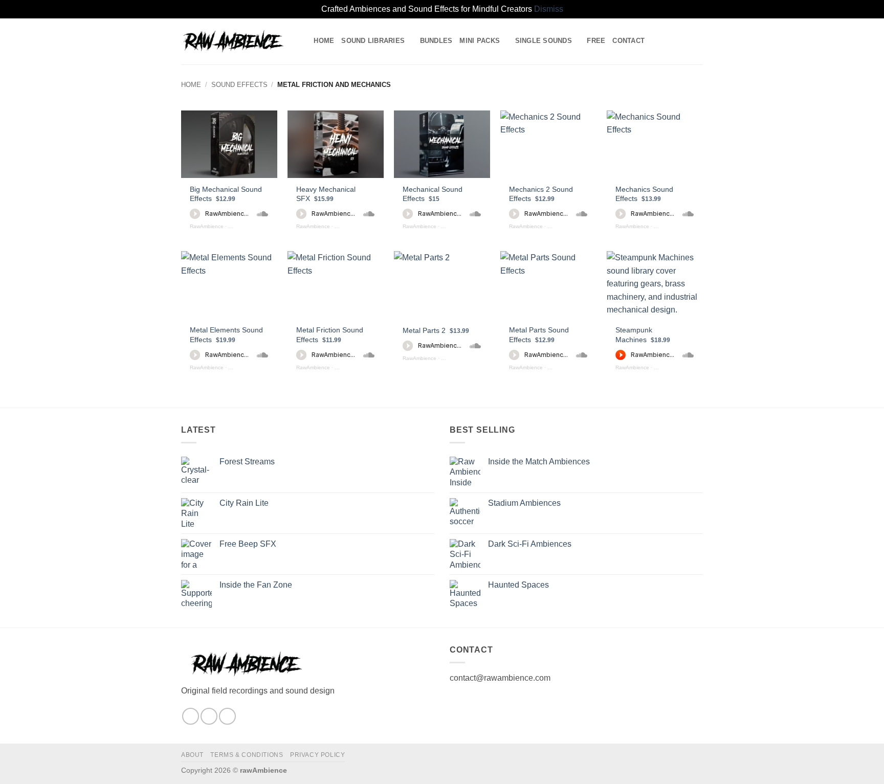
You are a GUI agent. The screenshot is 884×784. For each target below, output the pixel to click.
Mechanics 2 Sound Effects (541, 194)
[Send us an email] (209, 716)
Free (596, 40)
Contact (628, 40)
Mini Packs (479, 40)
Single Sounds (543, 40)
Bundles (436, 40)
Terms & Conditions (246, 754)
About (192, 754)
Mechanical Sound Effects (432, 194)
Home (324, 40)
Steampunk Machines (642, 335)
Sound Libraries (373, 40)
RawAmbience (207, 226)
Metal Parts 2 (436, 330)
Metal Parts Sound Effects (539, 335)
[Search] (302, 41)
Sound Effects (239, 84)
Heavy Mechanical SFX (326, 194)
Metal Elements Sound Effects (226, 335)
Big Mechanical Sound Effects (226, 194)
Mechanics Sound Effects (644, 194)
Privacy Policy (317, 754)
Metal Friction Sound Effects (329, 335)
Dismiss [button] (548, 9)
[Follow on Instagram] (190, 716)
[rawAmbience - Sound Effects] (232, 41)
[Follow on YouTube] (227, 716)
